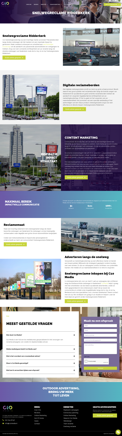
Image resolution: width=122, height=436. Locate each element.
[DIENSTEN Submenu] (47, 4)
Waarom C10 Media (70, 418)
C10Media (105, 283)
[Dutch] (100, 3)
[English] (100, 5)
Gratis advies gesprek (13, 57)
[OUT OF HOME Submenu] (72, 4)
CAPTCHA (86, 356)
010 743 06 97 (10, 420)
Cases (36, 421)
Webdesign (67, 421)
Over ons (37, 410)
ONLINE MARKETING (55, 4)
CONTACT (83, 4)
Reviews (36, 4)
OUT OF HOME (67, 4)
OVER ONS (28, 4)
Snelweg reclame (69, 426)
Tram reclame (68, 424)
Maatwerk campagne (71, 410)
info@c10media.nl (11, 423)
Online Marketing (40, 415)
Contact (37, 424)
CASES (77, 4)
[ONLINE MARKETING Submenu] (61, 4)
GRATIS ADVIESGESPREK (111, 4)
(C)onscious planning (70, 413)
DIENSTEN (43, 4)
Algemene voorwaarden (109, 433)
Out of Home (39, 418)
